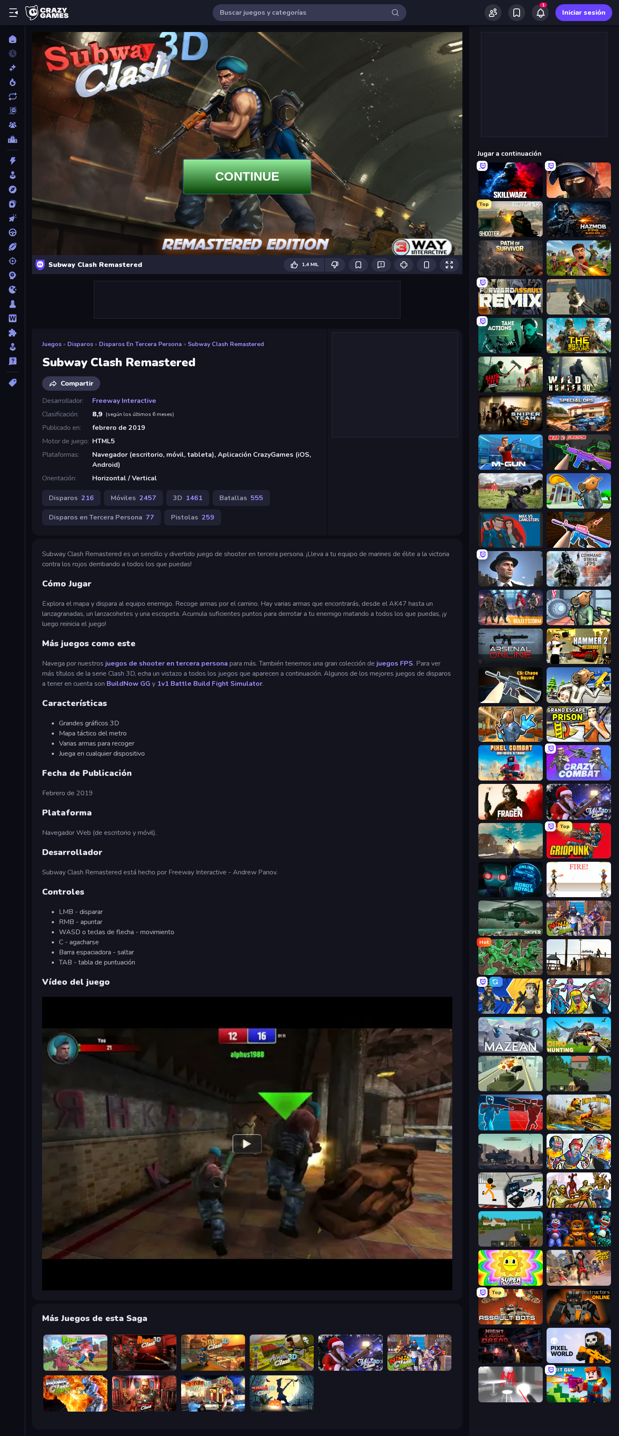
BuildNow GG (128, 683)
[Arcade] (12, 175)
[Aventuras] (12, 189)
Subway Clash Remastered (226, 344)
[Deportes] (12, 247)
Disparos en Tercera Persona (140, 344)
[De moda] (12, 82)
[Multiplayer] (12, 125)
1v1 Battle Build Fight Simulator (209, 683)
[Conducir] (12, 232)
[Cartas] (12, 204)
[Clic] (12, 218)
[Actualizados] (12, 96)
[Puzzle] (12, 332)
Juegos (51, 344)
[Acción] (12, 161)
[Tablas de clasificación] (12, 139)
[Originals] (12, 111)
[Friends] (493, 12)
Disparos (80, 344)
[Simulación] (12, 347)
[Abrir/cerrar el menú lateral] (13, 13)
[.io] (12, 289)
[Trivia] (12, 361)
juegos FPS (394, 663)
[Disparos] (12, 261)
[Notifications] (540, 12)
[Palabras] (12, 318)
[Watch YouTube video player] (247, 1143)
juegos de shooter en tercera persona (166, 663)
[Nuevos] (12, 68)
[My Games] (516, 12)
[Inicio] (12, 39)
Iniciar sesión (584, 12)
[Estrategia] (12, 275)
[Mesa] (12, 304)
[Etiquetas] (12, 383)
